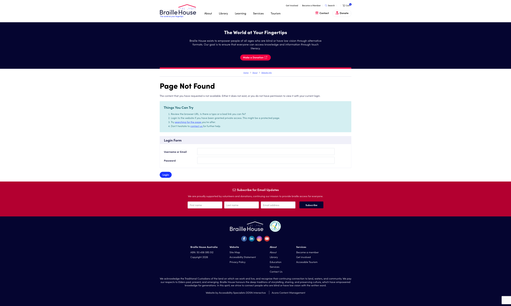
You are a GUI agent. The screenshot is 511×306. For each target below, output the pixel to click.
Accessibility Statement (243, 257)
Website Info (266, 72)
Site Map (235, 252)
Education (275, 262)
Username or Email (175, 151)
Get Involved (292, 5)
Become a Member (311, 5)
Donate (344, 13)
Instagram (259, 238)
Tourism (276, 13)
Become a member (307, 252)
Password (170, 160)
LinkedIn (251, 238)
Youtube (267, 238)
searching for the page (188, 122)
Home (246, 72)
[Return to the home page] (178, 17)
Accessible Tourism (307, 262)
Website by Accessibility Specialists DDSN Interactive (236, 292)
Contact (324, 13)
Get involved (303, 257)
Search (331, 5)
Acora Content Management (288, 292)
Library (223, 13)
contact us (196, 126)
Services (258, 13)
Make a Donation (253, 57)
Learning (240, 13)
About (208, 13)
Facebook (244, 238)
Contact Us (276, 271)
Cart (348, 5)
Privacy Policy (237, 262)
